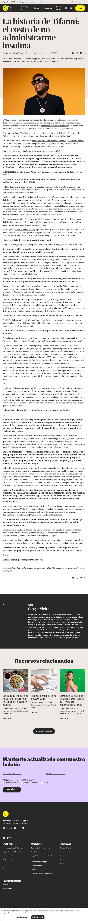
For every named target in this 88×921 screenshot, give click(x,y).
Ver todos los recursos (44, 731)
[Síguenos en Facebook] (4, 828)
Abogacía (6, 864)
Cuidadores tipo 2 (37, 865)
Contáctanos (64, 864)
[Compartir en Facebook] (73, 53)
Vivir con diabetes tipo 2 (39, 862)
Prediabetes (35, 852)
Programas (7, 889)
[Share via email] (81, 53)
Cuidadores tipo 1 (8, 860)
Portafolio (63, 856)
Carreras (63, 860)
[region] (44, 914)
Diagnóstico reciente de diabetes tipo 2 (44, 857)
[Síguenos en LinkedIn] (23, 828)
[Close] (84, 911)
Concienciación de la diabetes (13, 848)
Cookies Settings (22, 917)
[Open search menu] (66, 8)
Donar (80, 8)
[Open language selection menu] (71, 8)
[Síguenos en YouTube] (15, 828)
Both (46, 783)
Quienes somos (65, 844)
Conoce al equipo (65, 852)
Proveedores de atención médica (14, 868)
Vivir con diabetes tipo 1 (11, 856)
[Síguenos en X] (7, 828)
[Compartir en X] (77, 53)
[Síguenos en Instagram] (11, 828)
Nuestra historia (65, 848)
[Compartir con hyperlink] (84, 53)
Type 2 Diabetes (31, 783)
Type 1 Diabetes (12, 783)
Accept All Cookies (37, 917)
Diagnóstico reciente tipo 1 (12, 852)
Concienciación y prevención (40, 848)
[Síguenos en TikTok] (19, 828)
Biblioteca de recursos (12, 881)
